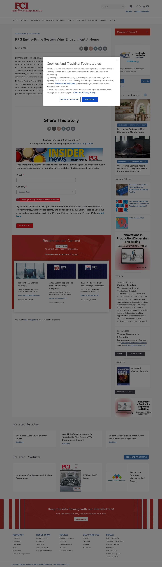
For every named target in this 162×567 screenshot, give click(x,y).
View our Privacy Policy (84, 92)
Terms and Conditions (65, 83)
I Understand (89, 99)
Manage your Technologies (69, 99)
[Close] (117, 59)
